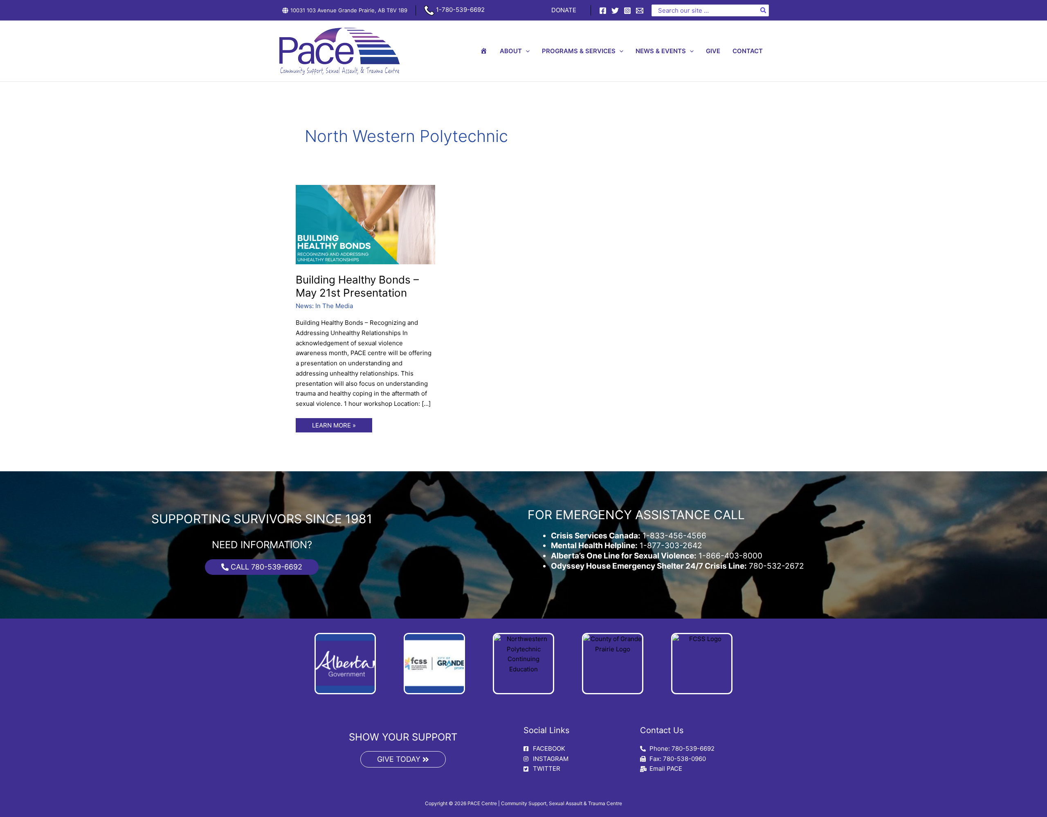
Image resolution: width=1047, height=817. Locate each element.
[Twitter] (615, 10)
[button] (526, 51)
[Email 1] (639, 10)
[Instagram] (627, 10)
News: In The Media (324, 306)
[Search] (763, 10)
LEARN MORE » (334, 423)
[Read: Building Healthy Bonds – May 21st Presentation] (366, 224)
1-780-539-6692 (459, 10)
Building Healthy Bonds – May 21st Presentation (357, 286)
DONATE (563, 10)
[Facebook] (603, 10)
